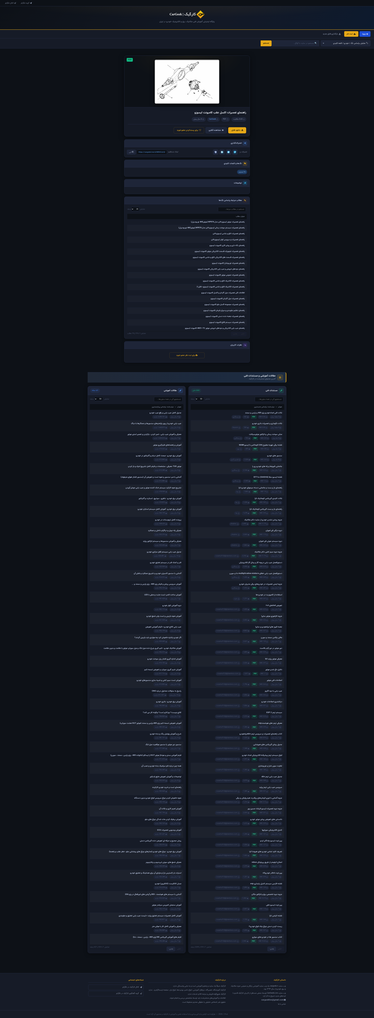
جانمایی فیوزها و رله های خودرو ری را (267, 466)
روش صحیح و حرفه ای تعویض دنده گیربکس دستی (160, 840)
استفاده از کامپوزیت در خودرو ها (269, 594)
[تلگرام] (235, 152)
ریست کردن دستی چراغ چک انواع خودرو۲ (265, 926)
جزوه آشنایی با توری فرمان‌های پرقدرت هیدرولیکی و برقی (259, 798)
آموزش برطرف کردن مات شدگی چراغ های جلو (163, 819)
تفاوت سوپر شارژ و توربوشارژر (270, 766)
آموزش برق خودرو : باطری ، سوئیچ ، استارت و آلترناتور (159, 498)
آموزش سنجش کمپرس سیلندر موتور (166, 905)
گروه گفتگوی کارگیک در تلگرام (127, 993)
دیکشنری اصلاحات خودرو (271, 701)
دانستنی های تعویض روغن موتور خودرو (266, 819)
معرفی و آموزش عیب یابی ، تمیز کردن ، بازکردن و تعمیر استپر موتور (154, 434)
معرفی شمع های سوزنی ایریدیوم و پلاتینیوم (163, 862)
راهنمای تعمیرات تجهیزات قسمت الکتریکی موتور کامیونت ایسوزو (220, 251)
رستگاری (235, 417)
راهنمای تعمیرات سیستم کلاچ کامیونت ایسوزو (227, 322)
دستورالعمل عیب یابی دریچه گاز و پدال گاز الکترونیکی (260, 562)
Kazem (235, 427)
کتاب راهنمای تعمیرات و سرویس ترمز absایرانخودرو (260, 733)
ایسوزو (241, 172)
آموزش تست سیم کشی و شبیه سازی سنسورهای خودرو (159, 680)
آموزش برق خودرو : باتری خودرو (168, 701)
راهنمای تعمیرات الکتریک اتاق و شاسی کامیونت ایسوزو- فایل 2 (221, 286)
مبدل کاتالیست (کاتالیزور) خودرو (168, 883)
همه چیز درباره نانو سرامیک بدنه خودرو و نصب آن (161, 766)
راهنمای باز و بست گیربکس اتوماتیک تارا (266, 509)
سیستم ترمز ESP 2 (274, 712)
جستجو (266, 43)
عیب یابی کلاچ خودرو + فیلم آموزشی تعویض (163, 626)
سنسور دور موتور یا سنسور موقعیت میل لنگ (163, 744)
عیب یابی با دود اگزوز (273, 691)
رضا (237, 491)
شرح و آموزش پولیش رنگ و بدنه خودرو (165, 733)
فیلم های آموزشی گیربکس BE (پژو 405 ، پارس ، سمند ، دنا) (157, 937)
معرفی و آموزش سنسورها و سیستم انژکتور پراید (162, 541)
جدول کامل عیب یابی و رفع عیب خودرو (165, 412)
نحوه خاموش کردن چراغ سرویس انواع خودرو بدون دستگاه (157, 798)
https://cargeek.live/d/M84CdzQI (151, 152)
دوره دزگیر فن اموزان (274, 530)
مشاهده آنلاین (215, 130)
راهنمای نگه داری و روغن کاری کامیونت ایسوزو (227, 245)
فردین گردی (234, 459)
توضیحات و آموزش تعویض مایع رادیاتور (165, 776)
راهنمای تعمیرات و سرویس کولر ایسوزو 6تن (228, 239)
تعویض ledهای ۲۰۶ (274, 605)
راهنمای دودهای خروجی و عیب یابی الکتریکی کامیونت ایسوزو (221, 269)
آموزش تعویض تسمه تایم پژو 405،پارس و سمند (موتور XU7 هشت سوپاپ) (150, 723)
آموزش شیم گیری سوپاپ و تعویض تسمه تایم (162, 669)
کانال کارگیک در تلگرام (130, 987)
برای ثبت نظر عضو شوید (186, 355)
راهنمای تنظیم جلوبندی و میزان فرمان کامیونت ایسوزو (224, 310)
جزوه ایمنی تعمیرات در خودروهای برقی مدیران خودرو (260, 584)
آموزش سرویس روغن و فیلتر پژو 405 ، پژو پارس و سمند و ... (156, 584)
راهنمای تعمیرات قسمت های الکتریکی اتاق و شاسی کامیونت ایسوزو (219, 257)
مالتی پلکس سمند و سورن (271, 637)
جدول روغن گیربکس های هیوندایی (267, 744)
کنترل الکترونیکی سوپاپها (272, 830)
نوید (238, 449)
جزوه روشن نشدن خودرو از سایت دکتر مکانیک (263, 519)
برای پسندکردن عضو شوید (187, 130)
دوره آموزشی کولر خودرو (171, 605)
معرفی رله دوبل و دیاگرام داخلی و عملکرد (164, 530)
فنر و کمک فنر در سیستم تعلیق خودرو (165, 562)
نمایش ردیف (136, 209)
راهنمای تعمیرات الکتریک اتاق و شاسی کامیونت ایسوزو (224, 280)
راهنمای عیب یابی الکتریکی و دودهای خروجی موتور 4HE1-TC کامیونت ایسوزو (215, 328)
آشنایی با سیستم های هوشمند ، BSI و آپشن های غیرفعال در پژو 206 (153, 894)
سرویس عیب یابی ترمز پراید (270, 787)
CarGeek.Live (272, 993)
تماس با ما (282, 1004)
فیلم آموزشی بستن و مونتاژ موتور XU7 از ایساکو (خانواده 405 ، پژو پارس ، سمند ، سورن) (145, 755)
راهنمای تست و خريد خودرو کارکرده (166, 787)
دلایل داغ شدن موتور (273, 669)
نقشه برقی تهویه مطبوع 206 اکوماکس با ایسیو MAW (260, 445)
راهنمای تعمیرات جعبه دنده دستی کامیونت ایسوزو (225, 316)
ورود (364, 34)
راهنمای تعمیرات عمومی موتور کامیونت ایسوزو (227, 275)
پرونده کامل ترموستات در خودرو (168, 519)
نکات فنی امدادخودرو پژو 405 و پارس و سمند (263, 412)
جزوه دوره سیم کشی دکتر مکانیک (268, 552)
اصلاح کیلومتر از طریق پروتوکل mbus (267, 862)
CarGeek (212, 119)
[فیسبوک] (215, 152)
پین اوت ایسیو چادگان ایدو (271, 840)
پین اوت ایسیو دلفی (274, 905)
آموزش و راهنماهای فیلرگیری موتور (167, 445)
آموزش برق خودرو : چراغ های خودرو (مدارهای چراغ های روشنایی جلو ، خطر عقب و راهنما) (145, 851)
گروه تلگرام (25, 3)
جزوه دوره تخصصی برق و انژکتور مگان (266, 894)
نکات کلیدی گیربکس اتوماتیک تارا (268, 498)
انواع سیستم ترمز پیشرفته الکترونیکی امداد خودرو (262, 755)
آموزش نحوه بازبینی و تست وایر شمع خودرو (163, 616)
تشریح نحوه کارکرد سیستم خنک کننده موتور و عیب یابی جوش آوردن (153, 487)
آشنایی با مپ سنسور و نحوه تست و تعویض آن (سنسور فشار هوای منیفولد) (151, 477)
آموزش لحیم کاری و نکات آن (170, 808)
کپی (130, 152)
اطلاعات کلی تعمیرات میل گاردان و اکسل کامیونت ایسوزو (223, 292)
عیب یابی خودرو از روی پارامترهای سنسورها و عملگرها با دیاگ (156, 423)
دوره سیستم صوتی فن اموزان (270, 541)
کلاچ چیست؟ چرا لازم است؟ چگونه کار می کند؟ (162, 712)
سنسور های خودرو (274, 455)
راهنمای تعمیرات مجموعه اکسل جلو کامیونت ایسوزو (225, 304)
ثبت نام (350, 34)
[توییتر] (228, 152)
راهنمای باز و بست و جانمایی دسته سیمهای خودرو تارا (260, 487)
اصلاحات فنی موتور (274, 680)
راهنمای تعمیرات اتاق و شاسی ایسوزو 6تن (229, 233)
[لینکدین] (222, 152)
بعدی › (271, 949)
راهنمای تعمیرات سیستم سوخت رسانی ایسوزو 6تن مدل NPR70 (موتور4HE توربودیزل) (212, 227)
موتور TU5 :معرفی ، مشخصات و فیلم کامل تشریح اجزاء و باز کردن (154, 466)
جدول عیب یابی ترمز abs (272, 776)
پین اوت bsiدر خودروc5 (272, 873)
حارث (235, 599)
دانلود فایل (235, 130)
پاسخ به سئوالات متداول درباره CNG (166, 691)
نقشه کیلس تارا (275, 915)
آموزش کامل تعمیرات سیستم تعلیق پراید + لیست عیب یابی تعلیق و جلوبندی (150, 915)
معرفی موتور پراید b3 (273, 659)
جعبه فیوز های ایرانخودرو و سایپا (268, 626)
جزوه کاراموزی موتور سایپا (271, 616)
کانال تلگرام (9, 3)
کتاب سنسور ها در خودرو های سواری (267, 937)
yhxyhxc (234, 524)
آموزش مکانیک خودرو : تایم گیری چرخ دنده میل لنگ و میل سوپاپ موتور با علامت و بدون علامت (142, 648)
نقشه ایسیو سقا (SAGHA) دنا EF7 (268, 477)
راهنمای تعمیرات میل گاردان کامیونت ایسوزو (228, 298)
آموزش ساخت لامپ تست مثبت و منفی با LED (162, 594)
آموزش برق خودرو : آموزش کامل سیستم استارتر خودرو (159, 509)
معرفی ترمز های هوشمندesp (270, 723)
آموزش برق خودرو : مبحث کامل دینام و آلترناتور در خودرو (158, 455)
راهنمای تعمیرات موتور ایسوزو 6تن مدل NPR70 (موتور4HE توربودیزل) (218, 221)
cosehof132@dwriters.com (226, 556)
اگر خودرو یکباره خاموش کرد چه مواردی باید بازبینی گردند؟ (157, 637)
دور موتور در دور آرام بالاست (271, 648)
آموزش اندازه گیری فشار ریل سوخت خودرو (164, 659)
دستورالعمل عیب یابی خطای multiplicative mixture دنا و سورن (255, 573)
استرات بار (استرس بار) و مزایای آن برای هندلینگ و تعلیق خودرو (155, 873)
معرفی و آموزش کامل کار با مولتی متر (166, 926)
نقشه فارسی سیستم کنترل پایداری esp (266, 883)
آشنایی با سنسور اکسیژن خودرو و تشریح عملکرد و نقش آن (157, 573)
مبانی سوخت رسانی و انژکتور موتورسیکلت (265, 434)
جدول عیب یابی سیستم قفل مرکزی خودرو (164, 552)
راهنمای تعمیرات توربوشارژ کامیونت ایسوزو (228, 263)
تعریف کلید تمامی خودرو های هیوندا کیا (265, 851)
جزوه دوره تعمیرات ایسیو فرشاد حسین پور (264, 808)
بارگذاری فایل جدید (330, 34)
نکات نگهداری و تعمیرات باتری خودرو (267, 423)
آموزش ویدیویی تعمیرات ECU (169, 830)
